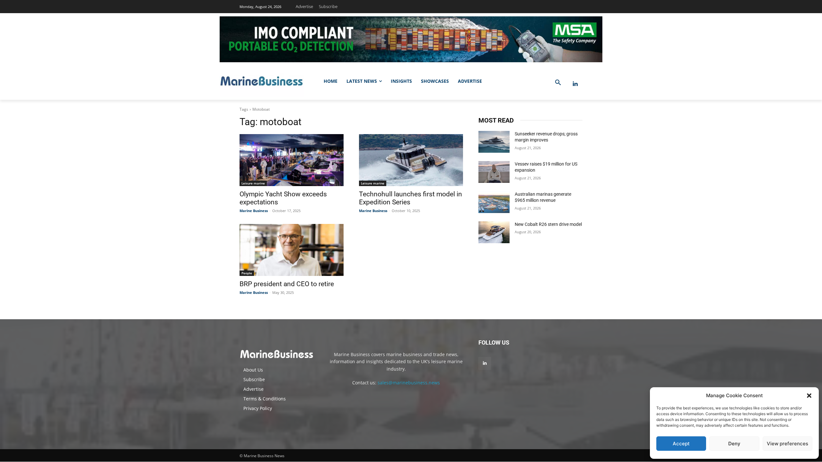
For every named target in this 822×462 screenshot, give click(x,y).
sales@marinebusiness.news (409, 383)
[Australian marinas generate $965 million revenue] (494, 202)
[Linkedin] (575, 84)
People (246, 273)
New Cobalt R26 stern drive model (548, 224)
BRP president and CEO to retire (287, 284)
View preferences (787, 444)
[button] (809, 395)
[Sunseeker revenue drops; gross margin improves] (494, 142)
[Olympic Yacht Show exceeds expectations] (292, 160)
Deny (734, 444)
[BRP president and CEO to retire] (292, 250)
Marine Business (254, 210)
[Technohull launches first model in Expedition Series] (411, 160)
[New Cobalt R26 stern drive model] (494, 232)
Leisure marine (253, 183)
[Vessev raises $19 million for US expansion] (494, 172)
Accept (681, 444)
